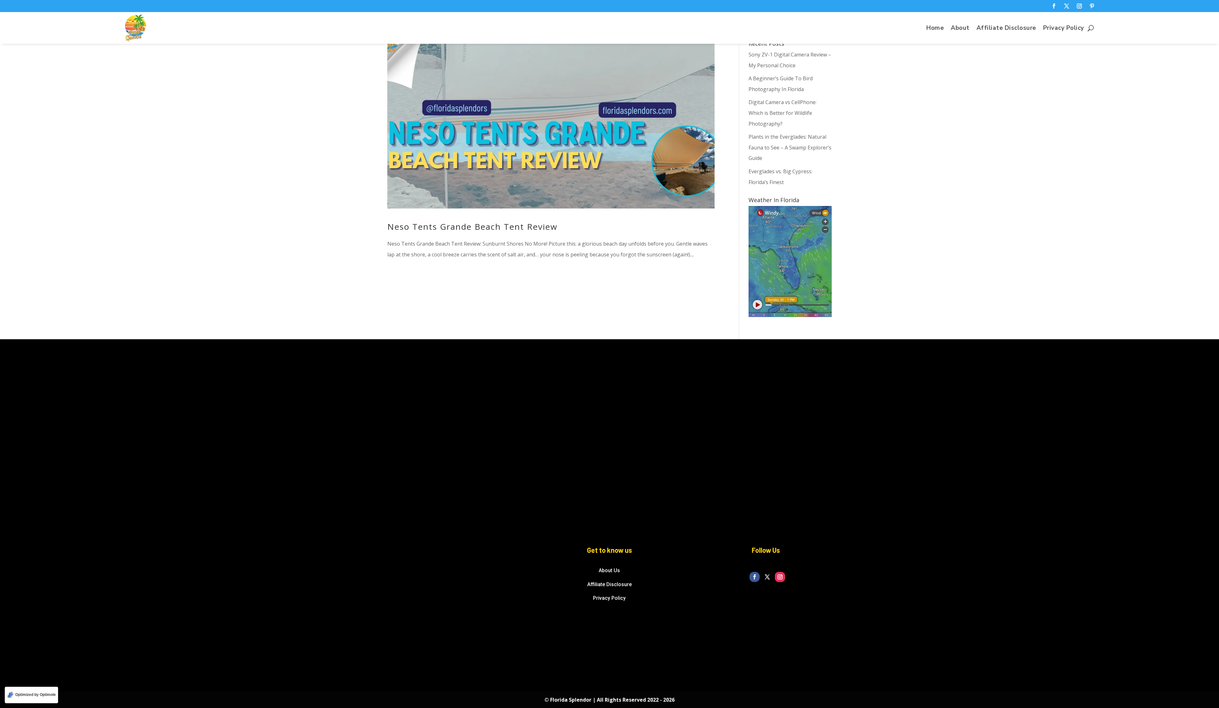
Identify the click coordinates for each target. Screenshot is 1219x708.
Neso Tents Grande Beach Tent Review (472, 226)
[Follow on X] (1067, 6)
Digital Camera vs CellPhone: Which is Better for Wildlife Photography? (782, 113)
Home (935, 29)
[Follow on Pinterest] (1092, 6)
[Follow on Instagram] (1079, 6)
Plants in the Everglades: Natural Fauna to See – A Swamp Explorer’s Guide (790, 147)
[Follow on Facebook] (1054, 6)
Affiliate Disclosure (1006, 29)
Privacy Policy (1063, 29)
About (960, 29)
